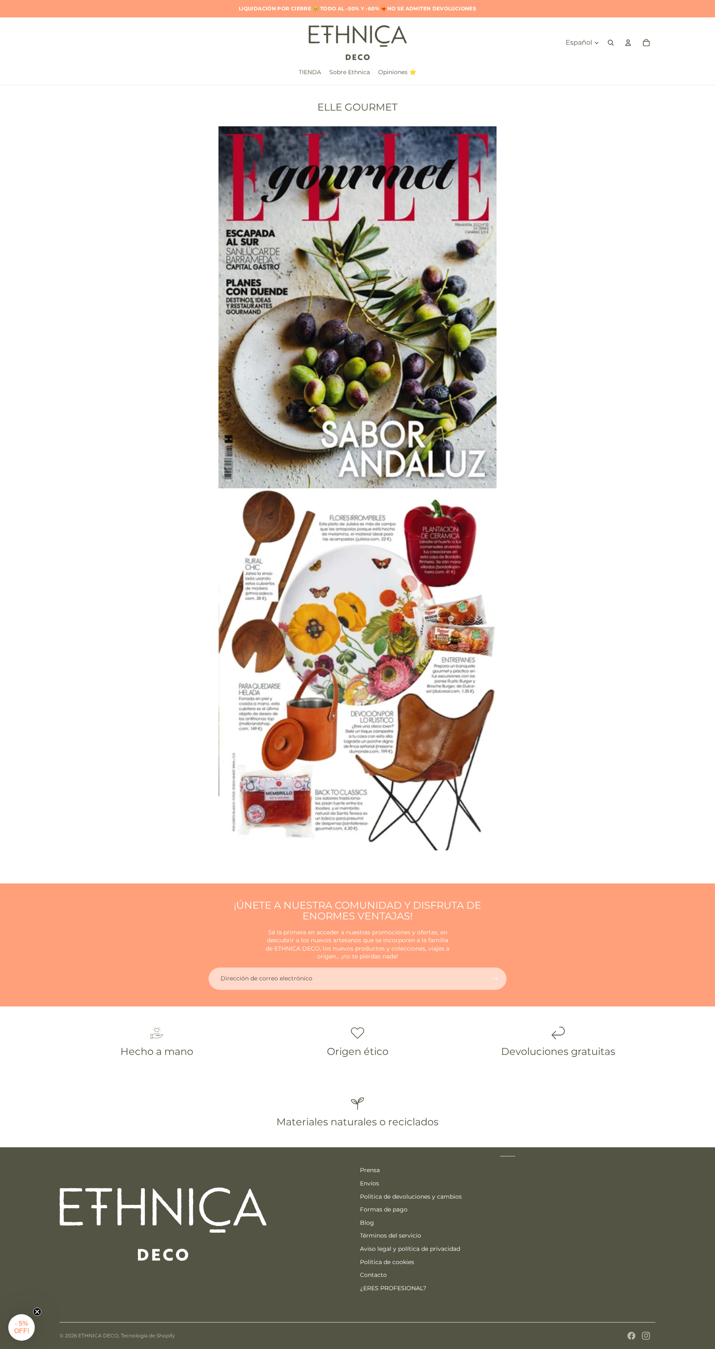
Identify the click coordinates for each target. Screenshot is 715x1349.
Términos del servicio (390, 1235)
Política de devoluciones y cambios (411, 1196)
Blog (367, 1222)
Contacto (373, 1275)
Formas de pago (384, 1209)
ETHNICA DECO (98, 1335)
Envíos (369, 1183)
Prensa (370, 1170)
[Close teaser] (37, 1312)
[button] (21, 1327)
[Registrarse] (495, 978)
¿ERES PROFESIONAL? (393, 1288)
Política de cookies (387, 1262)
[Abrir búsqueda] (611, 43)
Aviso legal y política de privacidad (410, 1248)
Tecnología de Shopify (148, 1335)
